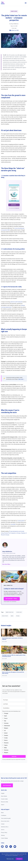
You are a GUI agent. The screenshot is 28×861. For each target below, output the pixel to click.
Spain (12, 615)
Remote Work (14, 11)
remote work (19, 612)
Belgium (6, 728)
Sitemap (3, 835)
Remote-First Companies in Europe (12, 533)
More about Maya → (6, 564)
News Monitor (4, 796)
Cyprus (5, 745)
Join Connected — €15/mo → (11, 598)
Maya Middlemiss (7, 551)
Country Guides (4, 799)
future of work (5, 615)
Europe (17, 615)
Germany (6, 723)
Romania (6, 742)
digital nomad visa (9, 612)
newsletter (13, 524)
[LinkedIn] (2, 846)
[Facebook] (6, 846)
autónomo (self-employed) (16, 301)
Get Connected (7, 785)
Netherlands (7, 725)
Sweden (6, 735)
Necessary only (10, 858)
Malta (5, 747)
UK (5, 730)
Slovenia (6, 750)
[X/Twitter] (10, 846)
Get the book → (14, 204)
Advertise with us (4, 826)
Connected (17, 208)
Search (2, 804)
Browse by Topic (4, 801)
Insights (2, 793)
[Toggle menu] (25, 3)
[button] (14, 733)
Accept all (19, 858)
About (2, 812)
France (5, 718)
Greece (6, 740)
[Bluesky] (15, 846)
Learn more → (21, 379)
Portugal (6, 713)
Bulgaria (6, 752)
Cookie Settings (4, 838)
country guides (21, 520)
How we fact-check (5, 821)
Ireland (5, 733)
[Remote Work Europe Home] (2, 3)
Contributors (3, 815)
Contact (2, 824)
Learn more (20, 855)
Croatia (6, 737)
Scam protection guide (6, 818)
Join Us (2, 829)
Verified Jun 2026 (14, 30)
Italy (5, 720)
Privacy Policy (4, 832)
